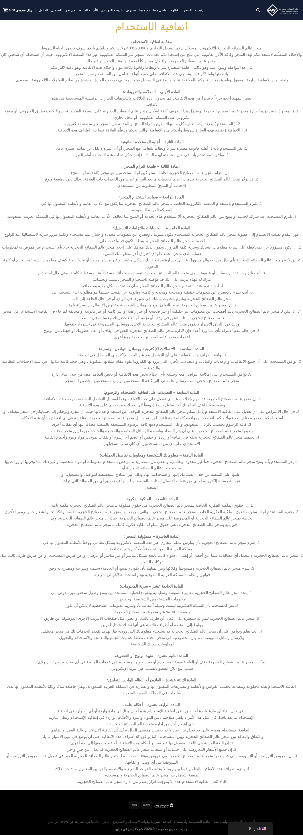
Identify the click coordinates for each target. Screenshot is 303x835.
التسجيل (56, 10)
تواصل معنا (160, 10)
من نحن (70, 10)
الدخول (43, 10)
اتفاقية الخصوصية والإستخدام (192, 821)
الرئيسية (200, 10)
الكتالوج (175, 10)
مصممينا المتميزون (138, 10)
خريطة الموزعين (111, 10)
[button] (258, 10)
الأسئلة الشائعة (88, 10)
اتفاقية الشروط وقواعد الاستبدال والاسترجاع (142, 821)
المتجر (187, 10)
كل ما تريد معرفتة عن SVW (80, 821)
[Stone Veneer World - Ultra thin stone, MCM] (283, 10)
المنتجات (236, 821)
